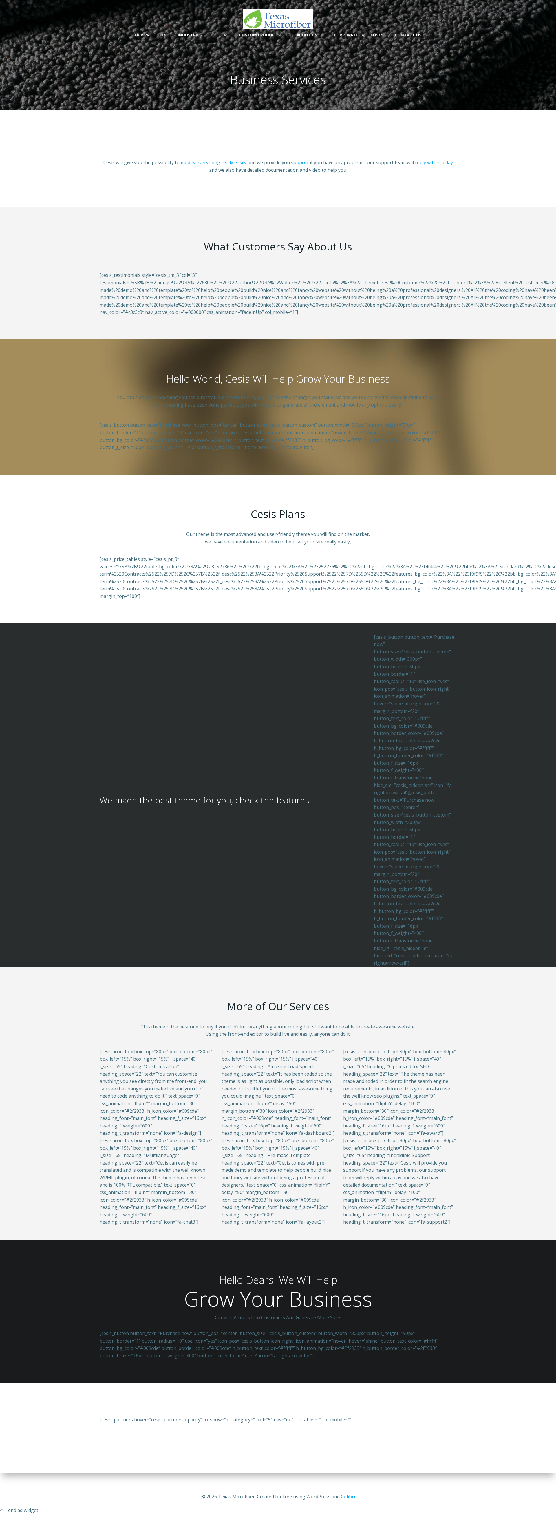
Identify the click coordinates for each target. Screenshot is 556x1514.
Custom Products (259, 35)
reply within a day (434, 162)
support (300, 162)
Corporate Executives (358, 35)
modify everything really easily (213, 162)
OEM (223, 35)
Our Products (150, 35)
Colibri (348, 1496)
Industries (190, 35)
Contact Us (408, 35)
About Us (307, 35)
